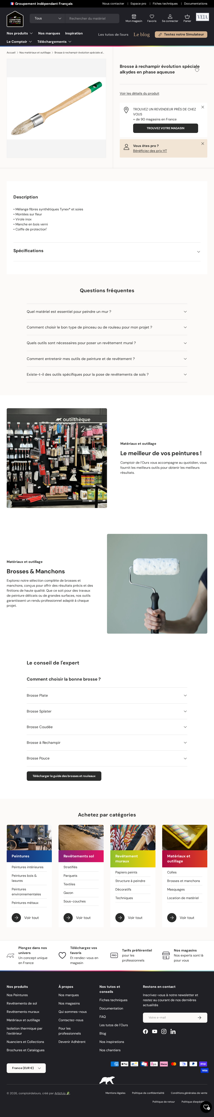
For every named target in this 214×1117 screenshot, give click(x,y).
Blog (102, 1033)
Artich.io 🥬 (62, 1093)
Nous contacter (113, 3)
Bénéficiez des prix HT (150, 151)
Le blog (142, 34)
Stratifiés (70, 867)
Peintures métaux (25, 903)
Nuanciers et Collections (25, 1042)
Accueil (11, 52)
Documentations (195, 3)
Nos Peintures (17, 995)
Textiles (69, 884)
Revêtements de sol (22, 1003)
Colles (172, 872)
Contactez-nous (71, 1020)
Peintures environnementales (26, 891)
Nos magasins (69, 1003)
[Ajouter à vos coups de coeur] (197, 70)
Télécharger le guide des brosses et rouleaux (64, 776)
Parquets (70, 875)
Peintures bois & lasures (24, 878)
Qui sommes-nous (73, 1012)
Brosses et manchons (183, 881)
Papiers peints (126, 872)
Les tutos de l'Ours (113, 1025)
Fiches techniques (165, 3)
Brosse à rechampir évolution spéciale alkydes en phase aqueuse (80, 52)
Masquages (176, 889)
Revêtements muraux (23, 1012)
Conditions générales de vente (189, 1093)
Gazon (68, 893)
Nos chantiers (110, 1050)
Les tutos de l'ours (113, 34)
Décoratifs (123, 889)
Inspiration (74, 33)
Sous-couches (75, 901)
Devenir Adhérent (72, 1042)
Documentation (111, 1008)
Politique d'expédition (194, 1101)
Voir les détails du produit (139, 93)
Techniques (124, 898)
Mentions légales (115, 1093)
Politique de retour (164, 1101)
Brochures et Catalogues (26, 1050)
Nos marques (49, 33)
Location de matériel (183, 898)
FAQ (102, 1017)
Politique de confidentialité (148, 1093)
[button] (187, 20)
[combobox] (74, 18)
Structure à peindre (130, 881)
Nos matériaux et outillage (35, 52)
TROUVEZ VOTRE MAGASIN (165, 128)
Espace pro (139, 3)
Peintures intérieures (27, 867)
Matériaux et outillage (23, 1020)
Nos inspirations (111, 1042)
